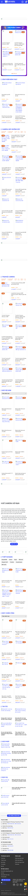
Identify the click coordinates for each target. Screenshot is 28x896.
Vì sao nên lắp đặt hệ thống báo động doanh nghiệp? (6, 733)
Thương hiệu (3, 876)
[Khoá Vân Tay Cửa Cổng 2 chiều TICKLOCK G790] (7, 109)
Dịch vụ (5, 777)
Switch (10, 559)
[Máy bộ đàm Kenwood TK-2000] (7, 423)
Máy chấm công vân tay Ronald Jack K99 (7, 632)
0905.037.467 (10, 827)
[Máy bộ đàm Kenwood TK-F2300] (7, 401)
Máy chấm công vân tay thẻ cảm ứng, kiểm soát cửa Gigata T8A (7, 676)
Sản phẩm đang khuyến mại (7, 871)
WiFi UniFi (4, 564)
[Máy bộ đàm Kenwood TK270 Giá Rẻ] (21, 423)
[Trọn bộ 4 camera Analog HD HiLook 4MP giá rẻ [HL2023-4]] (21, 351)
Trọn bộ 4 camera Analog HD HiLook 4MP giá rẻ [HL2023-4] (20, 360)
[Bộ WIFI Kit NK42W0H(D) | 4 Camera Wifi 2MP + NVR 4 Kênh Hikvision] (7, 329)
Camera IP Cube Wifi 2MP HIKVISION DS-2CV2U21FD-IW (20, 234)
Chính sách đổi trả (19, 860)
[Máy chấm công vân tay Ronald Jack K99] (7, 624)
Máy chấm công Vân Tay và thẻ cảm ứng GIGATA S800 (7, 654)
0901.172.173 (10, 839)
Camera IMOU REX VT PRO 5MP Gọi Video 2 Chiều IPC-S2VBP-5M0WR (18, 137)
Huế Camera (10, 1)
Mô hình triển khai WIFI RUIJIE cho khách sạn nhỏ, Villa (19, 752)
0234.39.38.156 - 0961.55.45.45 (14, 823)
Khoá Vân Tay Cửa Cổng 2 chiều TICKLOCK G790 (7, 117)
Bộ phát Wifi (4, 559)
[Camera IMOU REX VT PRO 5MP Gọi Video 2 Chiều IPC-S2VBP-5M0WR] (6, 139)
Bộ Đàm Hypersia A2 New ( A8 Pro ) (7, 452)
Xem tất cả (14, 73)
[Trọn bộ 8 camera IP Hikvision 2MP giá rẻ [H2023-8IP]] (21, 372)
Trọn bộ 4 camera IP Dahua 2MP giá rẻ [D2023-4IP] (18, 283)
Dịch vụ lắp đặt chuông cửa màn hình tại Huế (19, 788)
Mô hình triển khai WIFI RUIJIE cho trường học (19, 768)
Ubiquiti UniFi (5, 562)
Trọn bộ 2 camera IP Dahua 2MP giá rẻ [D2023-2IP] (20, 65)
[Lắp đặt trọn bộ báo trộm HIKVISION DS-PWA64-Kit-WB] (8, 56)
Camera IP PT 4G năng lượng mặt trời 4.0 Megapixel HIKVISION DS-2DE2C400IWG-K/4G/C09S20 (20, 117)
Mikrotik (21, 559)
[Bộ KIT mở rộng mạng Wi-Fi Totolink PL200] (21, 573)
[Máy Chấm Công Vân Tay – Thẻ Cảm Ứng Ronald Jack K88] (21, 624)
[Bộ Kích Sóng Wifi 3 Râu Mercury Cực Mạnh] (7, 573)
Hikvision (22, 132)
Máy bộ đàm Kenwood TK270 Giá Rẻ (20, 431)
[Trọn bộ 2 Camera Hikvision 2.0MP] (8, 35)
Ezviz (18, 132)
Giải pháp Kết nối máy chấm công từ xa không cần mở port (21, 719)
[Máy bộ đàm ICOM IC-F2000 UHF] (21, 444)
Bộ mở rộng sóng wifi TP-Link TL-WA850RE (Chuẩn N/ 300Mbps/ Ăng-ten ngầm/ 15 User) (7, 603)
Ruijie (15, 559)
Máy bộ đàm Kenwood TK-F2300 (6, 409)
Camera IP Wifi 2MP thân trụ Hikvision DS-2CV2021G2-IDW (7, 234)
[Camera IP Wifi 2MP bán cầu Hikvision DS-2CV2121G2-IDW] (21, 203)
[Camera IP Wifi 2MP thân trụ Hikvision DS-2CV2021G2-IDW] (7, 225)
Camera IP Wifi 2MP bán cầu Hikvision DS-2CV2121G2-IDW (20, 212)
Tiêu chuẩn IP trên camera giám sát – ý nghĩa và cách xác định (21, 733)
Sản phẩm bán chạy (5, 874)
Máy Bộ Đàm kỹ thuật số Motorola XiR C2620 (20, 474)
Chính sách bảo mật (19, 858)
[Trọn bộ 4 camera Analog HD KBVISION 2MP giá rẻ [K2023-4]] (7, 372)
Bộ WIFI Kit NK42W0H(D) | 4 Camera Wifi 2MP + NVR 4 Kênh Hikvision (7, 338)
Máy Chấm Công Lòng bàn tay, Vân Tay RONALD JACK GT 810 (20, 697)
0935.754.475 (10, 846)
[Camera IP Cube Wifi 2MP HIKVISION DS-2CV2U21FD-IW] (21, 225)
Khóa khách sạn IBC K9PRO (6, 95)
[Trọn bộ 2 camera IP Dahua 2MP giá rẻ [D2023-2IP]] (20, 56)
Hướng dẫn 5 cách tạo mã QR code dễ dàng (6, 718)
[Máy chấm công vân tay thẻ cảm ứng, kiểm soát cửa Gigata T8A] (7, 667)
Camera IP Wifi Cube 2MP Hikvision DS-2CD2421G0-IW (7, 212)
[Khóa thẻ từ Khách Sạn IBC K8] (21, 87)
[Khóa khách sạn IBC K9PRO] (7, 87)
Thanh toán (3, 860)
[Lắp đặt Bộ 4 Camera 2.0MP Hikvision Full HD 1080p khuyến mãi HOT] (6, 297)
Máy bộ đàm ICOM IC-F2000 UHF (19, 452)
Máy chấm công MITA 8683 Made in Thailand (6, 697)
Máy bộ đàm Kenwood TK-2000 (6, 431)
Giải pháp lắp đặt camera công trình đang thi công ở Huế (18, 745)
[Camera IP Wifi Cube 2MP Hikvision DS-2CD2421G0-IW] (7, 203)
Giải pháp (5, 741)
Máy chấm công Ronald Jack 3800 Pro (20, 675)
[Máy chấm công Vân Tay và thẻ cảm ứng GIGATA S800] (7, 646)
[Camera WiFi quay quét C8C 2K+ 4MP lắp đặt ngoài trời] (7, 182)
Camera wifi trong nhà (10, 132)
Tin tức (5, 706)
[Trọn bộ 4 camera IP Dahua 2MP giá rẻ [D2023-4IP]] (6, 286)
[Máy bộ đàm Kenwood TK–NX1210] (21, 401)
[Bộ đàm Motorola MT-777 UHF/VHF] (7, 466)
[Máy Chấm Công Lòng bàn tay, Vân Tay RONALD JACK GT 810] (21, 689)
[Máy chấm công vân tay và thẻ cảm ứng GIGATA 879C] (21, 646)
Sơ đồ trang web (4, 892)
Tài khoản (3, 858)
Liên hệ (2, 873)
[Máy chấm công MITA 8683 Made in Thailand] (7, 689)
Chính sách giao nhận (19, 862)
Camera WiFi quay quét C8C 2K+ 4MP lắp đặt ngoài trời (7, 191)
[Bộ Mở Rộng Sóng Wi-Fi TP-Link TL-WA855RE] (21, 594)
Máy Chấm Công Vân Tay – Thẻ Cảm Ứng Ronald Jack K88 (20, 633)
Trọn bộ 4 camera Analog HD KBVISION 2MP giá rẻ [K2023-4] (7, 381)
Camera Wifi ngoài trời (3, 132)
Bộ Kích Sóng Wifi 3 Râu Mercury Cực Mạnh (7, 581)
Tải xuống (3, 864)
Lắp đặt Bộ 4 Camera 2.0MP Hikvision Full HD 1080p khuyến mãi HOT (18, 294)
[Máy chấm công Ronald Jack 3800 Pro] (21, 667)
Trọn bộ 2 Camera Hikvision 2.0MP (6, 43)
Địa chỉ (2, 866)
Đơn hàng (3, 862)
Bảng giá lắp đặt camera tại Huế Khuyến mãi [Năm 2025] (19, 780)
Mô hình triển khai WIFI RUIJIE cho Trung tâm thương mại (19, 760)
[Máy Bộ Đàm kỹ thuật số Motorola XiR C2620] (21, 466)
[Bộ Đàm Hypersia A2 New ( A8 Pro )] (7, 444)
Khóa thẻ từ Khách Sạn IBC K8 (20, 95)
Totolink (12, 562)
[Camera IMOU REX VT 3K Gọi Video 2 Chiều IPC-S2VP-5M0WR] (6, 149)
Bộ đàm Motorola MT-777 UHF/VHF (7, 474)
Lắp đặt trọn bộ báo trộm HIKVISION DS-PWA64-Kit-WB (7, 65)
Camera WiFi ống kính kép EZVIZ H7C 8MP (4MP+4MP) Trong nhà (20, 191)
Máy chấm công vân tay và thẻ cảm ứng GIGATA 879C (20, 654)
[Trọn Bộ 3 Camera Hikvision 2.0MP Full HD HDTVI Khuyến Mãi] (20, 35)
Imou (25, 132)
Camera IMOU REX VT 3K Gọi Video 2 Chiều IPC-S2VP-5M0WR (18, 146)
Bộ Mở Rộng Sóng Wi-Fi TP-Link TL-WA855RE (20, 602)
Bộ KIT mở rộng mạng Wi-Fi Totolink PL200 (20, 581)
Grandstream (19, 562)
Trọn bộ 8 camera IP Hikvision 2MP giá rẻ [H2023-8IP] (19, 381)
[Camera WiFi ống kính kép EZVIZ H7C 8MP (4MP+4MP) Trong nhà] (21, 182)
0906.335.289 (10, 850)
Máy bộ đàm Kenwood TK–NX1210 (20, 409)
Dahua (16, 132)
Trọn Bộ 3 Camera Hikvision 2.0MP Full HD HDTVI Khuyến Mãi (19, 44)
